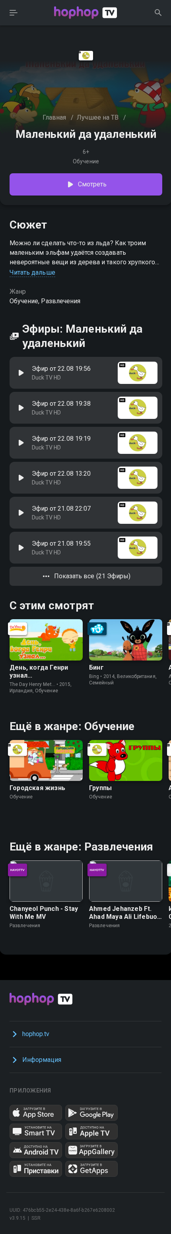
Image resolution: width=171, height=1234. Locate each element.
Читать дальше (32, 272)
